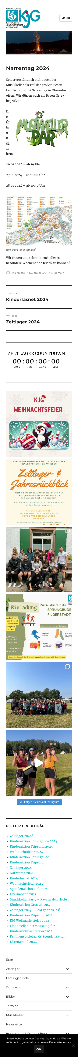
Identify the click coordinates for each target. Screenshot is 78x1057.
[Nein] (73, 1045)
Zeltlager (13, 969)
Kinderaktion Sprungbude (29, 857)
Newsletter (14, 1024)
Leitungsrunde (17, 978)
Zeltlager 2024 (21, 867)
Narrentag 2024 (22, 873)
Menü (66, 18)
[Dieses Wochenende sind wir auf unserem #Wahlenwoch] (39, 560)
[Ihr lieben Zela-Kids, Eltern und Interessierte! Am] (39, 492)
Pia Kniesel (19, 272)
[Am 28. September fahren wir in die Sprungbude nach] (39, 627)
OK (39, 1049)
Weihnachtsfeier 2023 (26, 883)
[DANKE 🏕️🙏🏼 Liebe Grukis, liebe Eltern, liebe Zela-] (39, 695)
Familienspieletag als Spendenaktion (38, 936)
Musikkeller (14, 1015)
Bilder (10, 996)
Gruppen (13, 987)
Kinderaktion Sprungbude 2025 (33, 841)
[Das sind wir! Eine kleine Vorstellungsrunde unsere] (39, 763)
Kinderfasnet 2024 (24, 878)
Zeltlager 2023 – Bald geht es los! (35, 910)
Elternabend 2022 (23, 942)
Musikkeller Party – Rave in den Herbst (39, 899)
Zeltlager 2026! (21, 836)
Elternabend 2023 (23, 894)
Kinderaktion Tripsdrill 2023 (31, 915)
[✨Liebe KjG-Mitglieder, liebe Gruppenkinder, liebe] (39, 424)
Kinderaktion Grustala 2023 (30, 905)
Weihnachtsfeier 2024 (26, 852)
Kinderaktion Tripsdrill (27, 862)
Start (9, 959)
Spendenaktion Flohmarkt (30, 889)
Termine (12, 1006)
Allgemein (57, 272)
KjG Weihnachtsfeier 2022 (29, 920)
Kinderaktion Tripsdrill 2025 (31, 846)
